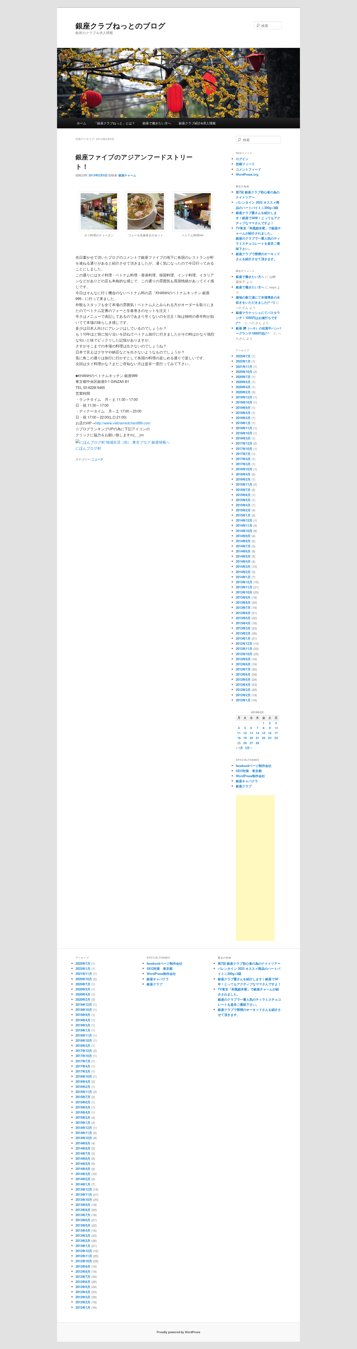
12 (245, 733)
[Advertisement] (255, 868)
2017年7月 (243, 453)
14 (257, 733)
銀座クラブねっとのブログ (120, 25)
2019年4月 (243, 412)
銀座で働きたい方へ (157, 123)
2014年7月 (243, 546)
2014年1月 (243, 577)
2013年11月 (244, 587)
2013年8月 (243, 602)
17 (276, 733)
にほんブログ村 (88, 448)
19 (245, 738)
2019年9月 (243, 407)
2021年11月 (244, 366)
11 (239, 733)
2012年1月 (243, 700)
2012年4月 (243, 684)
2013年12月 (244, 582)
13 (251, 733)
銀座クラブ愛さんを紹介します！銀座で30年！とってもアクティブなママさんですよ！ (258, 217)
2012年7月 (243, 669)
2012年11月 (244, 648)
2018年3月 (243, 438)
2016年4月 (243, 474)
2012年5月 (243, 679)
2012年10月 (244, 654)
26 (245, 743)
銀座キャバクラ (247, 781)
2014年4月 (243, 561)
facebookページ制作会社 (254, 765)
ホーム (81, 123)
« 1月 (239, 748)
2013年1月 (243, 638)
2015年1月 (243, 515)
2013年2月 (243, 633)
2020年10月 (244, 371)
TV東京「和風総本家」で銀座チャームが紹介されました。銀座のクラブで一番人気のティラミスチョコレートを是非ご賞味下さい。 (258, 238)
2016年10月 (244, 469)
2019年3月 (243, 417)
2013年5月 (243, 618)
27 (251, 743)
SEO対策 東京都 (249, 770)
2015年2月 (243, 510)
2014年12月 (244, 520)
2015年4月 (243, 505)
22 (263, 738)
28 (257, 743)
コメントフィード (248, 169)
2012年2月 (243, 695)
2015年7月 (243, 489)
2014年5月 (243, 556)
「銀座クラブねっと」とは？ (114, 123)
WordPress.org (247, 174)
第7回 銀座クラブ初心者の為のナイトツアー (249, 963)
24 (276, 738)
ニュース (97, 459)
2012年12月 (244, 643)
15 (263, 733)
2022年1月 (243, 361)
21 (257, 738)
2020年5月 (243, 381)
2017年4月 (243, 458)
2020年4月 (243, 387)
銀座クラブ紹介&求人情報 (197, 123)
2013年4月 (243, 623)
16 (270, 733)
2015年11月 (244, 484)
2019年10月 (244, 402)
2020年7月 (243, 376)
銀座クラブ (244, 786)
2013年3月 (243, 628)
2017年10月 (244, 448)
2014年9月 (243, 535)
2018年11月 (244, 428)
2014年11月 (244, 525)
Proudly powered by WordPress (178, 1332)
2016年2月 (243, 479)
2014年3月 (243, 566)
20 (251, 738)
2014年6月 (243, 551)
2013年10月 (244, 592)
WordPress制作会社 (250, 775)
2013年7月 (243, 607)
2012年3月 (243, 689)
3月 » (248, 748)
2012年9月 (243, 659)
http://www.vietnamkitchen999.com (123, 422)
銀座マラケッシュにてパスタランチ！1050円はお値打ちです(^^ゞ (258, 317)
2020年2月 (243, 392)
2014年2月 (243, 571)
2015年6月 (243, 494)
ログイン (242, 158)
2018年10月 (244, 433)
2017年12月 (244, 443)
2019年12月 (244, 397)
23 (270, 738)
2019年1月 (243, 423)
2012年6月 (243, 674)
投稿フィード (245, 164)
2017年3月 (243, 464)
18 (239, 738)
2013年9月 (243, 597)
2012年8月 (243, 664)
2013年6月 (243, 612)
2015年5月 (243, 500)
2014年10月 (244, 530)
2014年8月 (243, 541)
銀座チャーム (127, 175)
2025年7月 (243, 356)
